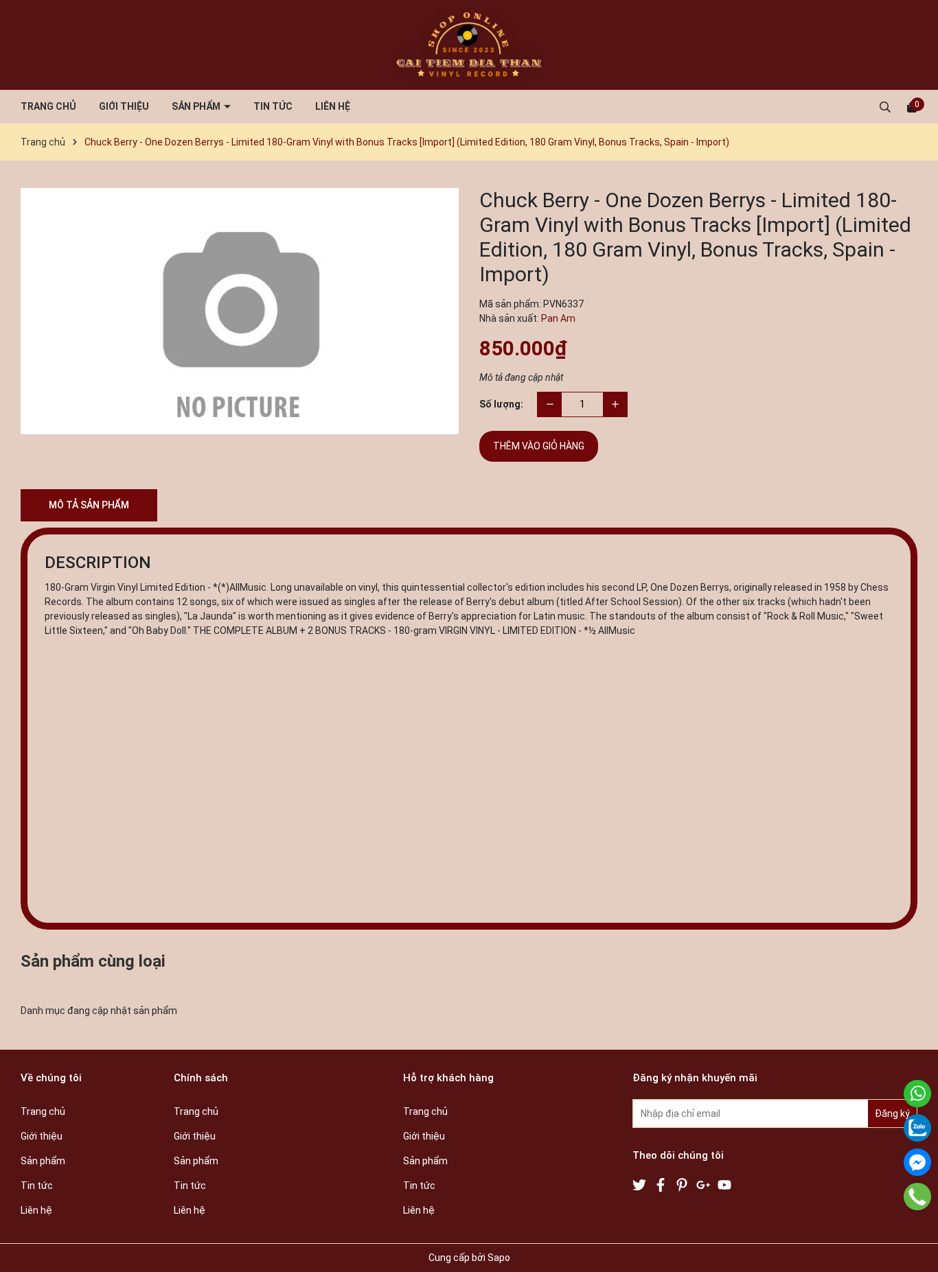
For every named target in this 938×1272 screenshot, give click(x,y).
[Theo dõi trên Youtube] (724, 1183)
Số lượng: (501, 404)
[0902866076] (917, 1196)
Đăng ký (892, 1113)
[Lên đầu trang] (914, 1248)
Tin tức (273, 106)
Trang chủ (48, 106)
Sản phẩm (197, 106)
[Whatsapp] (917, 1093)
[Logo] (469, 44)
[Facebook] (917, 1162)
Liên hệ (332, 106)
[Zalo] (917, 1128)
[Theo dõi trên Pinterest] (683, 1183)
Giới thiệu (124, 106)
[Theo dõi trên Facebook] (662, 1183)
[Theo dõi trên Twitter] (640, 1183)
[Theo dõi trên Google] (704, 1183)
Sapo (499, 1257)
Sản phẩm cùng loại (93, 961)
